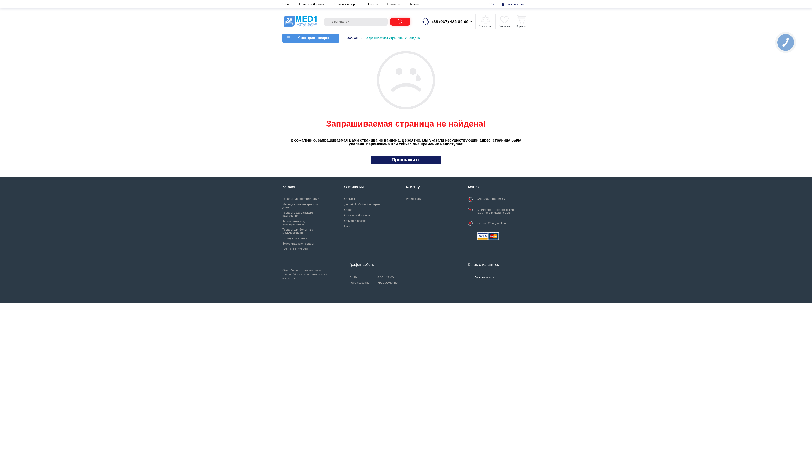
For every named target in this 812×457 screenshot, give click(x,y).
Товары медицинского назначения (297, 214)
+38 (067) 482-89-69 (491, 199)
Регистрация (414, 198)
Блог (347, 226)
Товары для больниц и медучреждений (298, 231)
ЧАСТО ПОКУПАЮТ (296, 249)
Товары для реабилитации (300, 198)
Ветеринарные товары (298, 243)
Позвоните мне (484, 277)
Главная (352, 38)
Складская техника (295, 238)
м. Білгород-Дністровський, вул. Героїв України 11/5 (496, 211)
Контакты (394, 4)
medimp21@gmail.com (492, 223)
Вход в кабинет (517, 4)
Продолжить (406, 159)
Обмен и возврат (346, 4)
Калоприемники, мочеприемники (293, 222)
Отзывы (414, 4)
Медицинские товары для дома (300, 205)
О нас (286, 4)
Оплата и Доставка (312, 4)
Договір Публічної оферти (362, 204)
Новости (373, 4)
